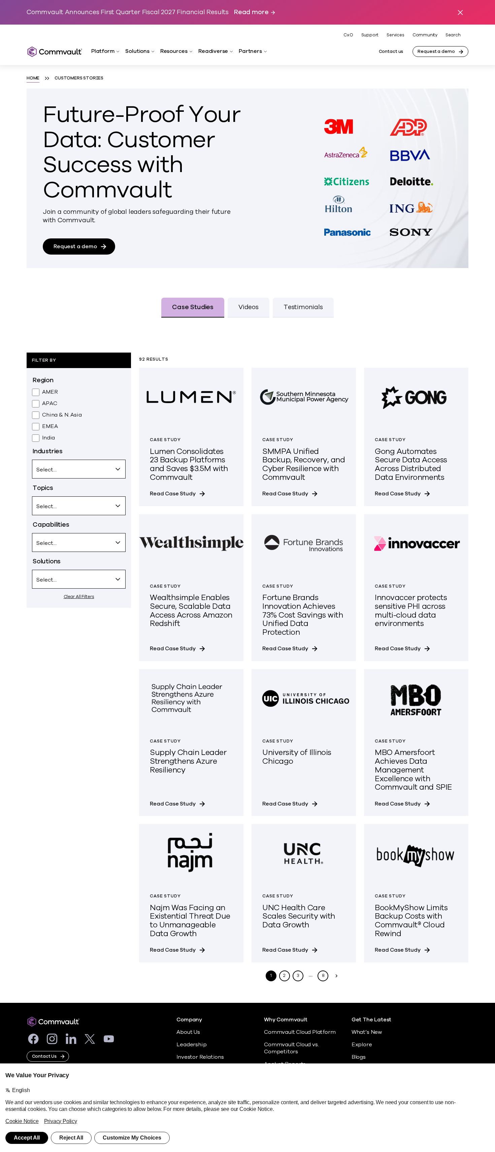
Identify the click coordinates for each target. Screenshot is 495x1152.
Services (395, 35)
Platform (102, 51)
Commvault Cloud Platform (299, 1032)
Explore (362, 1044)
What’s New (367, 1032)
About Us (188, 1032)
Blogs (359, 1057)
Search (453, 35)
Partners (250, 51)
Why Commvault (285, 1019)
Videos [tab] (248, 307)
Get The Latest (371, 1019)
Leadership (191, 1044)
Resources (174, 51)
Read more (251, 12)
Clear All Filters (79, 597)
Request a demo (436, 51)
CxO (348, 35)
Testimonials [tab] (303, 307)
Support (370, 35)
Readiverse (213, 51)
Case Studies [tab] (192, 307)
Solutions (137, 51)
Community (424, 35)
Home (33, 78)
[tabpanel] (247, 659)
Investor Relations (200, 1057)
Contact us (391, 51)
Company (189, 1019)
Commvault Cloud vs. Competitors (291, 1048)
